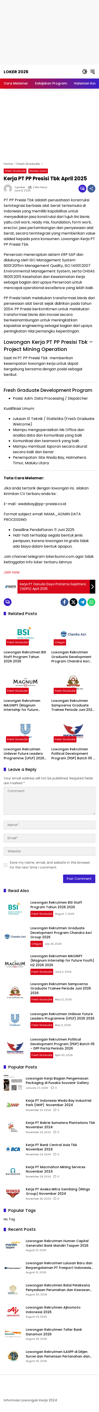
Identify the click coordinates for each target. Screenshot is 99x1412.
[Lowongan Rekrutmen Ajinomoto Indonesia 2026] (13, 1312)
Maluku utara (38, 171)
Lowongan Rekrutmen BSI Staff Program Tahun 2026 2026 (25, 657)
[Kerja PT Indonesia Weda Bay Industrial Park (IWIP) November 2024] (13, 1105)
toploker (19, 187)
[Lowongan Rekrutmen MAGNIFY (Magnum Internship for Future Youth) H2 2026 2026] (26, 682)
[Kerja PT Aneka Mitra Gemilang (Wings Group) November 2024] (13, 1193)
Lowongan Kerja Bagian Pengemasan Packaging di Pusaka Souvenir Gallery (57, 1080)
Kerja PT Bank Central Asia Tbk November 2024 (51, 1147)
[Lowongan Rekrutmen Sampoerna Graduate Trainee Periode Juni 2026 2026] (73, 682)
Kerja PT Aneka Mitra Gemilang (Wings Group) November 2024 (58, 1191)
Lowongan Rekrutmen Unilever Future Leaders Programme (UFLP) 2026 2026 (24, 754)
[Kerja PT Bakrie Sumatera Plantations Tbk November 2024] (13, 1127)
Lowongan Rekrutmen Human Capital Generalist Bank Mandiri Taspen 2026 (57, 1243)
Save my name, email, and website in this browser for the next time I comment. (50, 865)
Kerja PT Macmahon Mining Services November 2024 (55, 1169)
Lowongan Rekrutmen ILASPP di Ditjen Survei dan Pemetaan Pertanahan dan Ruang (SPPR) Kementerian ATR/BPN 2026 (60, 1354)
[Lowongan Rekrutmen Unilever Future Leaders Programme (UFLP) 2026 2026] (26, 731)
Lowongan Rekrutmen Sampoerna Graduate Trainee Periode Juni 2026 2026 (72, 705)
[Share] (91, 189)
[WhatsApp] (91, 602)
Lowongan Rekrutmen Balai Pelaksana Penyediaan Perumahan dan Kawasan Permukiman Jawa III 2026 (58, 1287)
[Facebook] (64, 602)
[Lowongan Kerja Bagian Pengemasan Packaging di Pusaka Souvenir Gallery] (13, 1083)
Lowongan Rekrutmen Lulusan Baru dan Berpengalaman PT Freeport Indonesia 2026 (59, 1265)
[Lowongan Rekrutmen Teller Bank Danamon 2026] (13, 1334)
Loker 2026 (16, 72)
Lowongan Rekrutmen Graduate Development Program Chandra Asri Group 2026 (71, 657)
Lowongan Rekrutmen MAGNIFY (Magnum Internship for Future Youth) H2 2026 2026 (22, 705)
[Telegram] (82, 602)
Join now (12, 572)
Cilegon (60, 642)
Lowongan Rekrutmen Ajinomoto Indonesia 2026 (53, 1309)
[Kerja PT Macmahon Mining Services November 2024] (13, 1171)
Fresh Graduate (15, 171)
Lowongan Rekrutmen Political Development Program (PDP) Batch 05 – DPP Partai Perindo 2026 (73, 754)
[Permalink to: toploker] (9, 188)
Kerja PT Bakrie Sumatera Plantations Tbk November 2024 (60, 1125)
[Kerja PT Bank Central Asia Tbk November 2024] (13, 1149)
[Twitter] (73, 602)
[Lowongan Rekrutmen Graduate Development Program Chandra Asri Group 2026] (73, 634)
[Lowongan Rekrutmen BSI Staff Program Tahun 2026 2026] (26, 634)
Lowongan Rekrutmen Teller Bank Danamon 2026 (54, 1332)
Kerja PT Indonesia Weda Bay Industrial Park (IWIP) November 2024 (58, 1102)
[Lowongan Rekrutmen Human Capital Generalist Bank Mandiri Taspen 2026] (13, 1245)
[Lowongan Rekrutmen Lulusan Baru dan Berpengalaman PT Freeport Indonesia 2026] (13, 1267)
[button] (84, 71)
